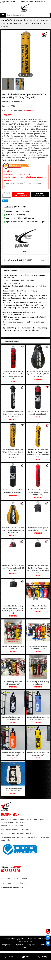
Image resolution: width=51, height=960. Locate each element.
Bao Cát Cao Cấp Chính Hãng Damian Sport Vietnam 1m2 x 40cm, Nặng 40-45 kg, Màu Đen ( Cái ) (13, 609)
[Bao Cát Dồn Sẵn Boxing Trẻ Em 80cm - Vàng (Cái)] (38, 738)
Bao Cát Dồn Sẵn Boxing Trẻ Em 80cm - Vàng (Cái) (38, 754)
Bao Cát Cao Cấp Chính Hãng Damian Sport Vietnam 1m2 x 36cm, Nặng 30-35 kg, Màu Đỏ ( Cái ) (13, 375)
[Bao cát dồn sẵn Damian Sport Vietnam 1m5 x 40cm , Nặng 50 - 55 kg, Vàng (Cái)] (13, 435)
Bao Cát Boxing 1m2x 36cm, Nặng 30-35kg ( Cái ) (38, 647)
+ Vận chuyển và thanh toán (12, 887)
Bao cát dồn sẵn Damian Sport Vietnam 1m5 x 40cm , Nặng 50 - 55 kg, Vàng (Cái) (13, 452)
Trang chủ (4, 20)
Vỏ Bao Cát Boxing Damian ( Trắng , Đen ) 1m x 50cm (13, 789)
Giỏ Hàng (20, 193)
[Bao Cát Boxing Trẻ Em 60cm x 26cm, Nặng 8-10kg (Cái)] (38, 591)
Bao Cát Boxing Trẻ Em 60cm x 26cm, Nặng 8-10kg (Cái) (38, 607)
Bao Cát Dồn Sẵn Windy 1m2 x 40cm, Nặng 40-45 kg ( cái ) (13, 491)
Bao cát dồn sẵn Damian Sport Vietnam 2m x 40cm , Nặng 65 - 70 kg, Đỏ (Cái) (38, 492)
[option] (8, 84)
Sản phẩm (12, 20)
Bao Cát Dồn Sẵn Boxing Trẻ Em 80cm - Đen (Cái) (13, 718)
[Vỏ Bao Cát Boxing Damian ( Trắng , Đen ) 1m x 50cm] (13, 773)
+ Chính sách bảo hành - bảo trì (14, 878)
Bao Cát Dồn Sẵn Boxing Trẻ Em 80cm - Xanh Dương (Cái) (38, 718)
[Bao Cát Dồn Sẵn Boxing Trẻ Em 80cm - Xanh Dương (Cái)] (38, 702)
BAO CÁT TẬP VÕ (23, 20)
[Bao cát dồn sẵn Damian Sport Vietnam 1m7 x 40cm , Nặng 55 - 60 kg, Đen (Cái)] (13, 397)
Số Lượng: (6, 193)
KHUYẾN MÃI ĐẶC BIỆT (17, 165)
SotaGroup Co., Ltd (25, 942)
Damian (25, 252)
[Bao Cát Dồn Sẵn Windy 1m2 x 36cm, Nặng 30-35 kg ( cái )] (38, 397)
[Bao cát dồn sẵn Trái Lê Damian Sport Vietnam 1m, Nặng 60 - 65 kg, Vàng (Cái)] (13, 513)
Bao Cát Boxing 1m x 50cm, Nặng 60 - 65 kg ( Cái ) (38, 683)
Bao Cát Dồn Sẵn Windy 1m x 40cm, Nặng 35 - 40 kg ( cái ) (38, 529)
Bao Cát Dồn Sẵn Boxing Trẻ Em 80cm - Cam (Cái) (13, 754)
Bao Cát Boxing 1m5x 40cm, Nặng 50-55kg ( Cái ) (13, 683)
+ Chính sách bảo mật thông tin (14, 883)
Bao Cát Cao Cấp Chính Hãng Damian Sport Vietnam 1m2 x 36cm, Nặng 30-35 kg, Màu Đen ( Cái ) (38, 569)
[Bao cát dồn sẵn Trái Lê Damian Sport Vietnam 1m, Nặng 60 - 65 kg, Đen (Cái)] (38, 357)
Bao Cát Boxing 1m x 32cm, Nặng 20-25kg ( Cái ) (13, 647)
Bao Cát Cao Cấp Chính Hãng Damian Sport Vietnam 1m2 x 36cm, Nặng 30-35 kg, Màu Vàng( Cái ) (38, 453)
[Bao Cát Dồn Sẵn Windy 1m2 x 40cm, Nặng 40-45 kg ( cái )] (13, 475)
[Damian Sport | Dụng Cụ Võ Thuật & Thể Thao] (25, 8)
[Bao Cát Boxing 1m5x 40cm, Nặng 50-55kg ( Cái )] (13, 667)
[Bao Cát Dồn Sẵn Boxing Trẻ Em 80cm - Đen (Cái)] (13, 702)
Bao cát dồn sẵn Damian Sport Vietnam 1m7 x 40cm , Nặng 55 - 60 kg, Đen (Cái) (13, 414)
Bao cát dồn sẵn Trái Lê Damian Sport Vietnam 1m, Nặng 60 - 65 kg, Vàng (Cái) (13, 530)
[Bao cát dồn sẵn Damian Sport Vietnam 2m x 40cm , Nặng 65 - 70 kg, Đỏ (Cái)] (38, 475)
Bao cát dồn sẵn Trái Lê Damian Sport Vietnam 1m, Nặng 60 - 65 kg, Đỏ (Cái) (13, 568)
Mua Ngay (40, 193)
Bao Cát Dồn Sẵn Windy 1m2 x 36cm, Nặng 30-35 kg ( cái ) (38, 413)
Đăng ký (43, 260)
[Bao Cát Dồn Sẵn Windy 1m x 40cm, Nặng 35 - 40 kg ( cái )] (38, 513)
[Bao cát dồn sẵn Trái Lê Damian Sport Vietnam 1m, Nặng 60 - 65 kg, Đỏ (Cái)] (13, 551)
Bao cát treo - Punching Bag (39, 20)
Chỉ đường (44, 957)
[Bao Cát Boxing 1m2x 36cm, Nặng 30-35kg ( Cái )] (38, 631)
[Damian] (25, 238)
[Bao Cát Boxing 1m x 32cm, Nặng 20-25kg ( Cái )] (13, 631)
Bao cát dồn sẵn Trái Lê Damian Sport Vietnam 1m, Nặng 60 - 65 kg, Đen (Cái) (38, 374)
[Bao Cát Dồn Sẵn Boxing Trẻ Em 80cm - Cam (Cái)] (13, 738)
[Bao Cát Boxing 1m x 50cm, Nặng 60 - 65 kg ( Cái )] (38, 667)
